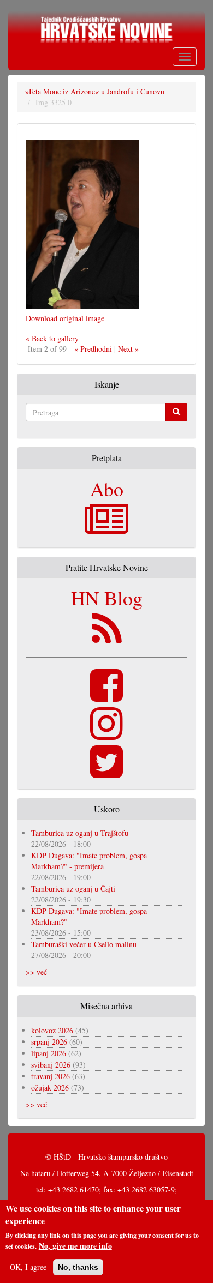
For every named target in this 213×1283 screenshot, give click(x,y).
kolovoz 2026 (52, 1030)
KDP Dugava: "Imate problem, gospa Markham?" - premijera (89, 860)
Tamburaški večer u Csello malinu (84, 944)
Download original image (65, 318)
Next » (128, 349)
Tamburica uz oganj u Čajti (73, 888)
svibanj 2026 (50, 1064)
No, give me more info (75, 1245)
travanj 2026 (50, 1076)
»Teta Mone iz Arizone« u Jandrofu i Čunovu (94, 91)
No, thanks (78, 1267)
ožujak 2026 (50, 1087)
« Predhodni (93, 349)
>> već (36, 972)
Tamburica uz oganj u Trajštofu (79, 833)
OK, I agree (28, 1267)
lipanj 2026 (48, 1053)
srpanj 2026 (49, 1042)
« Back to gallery (52, 338)
